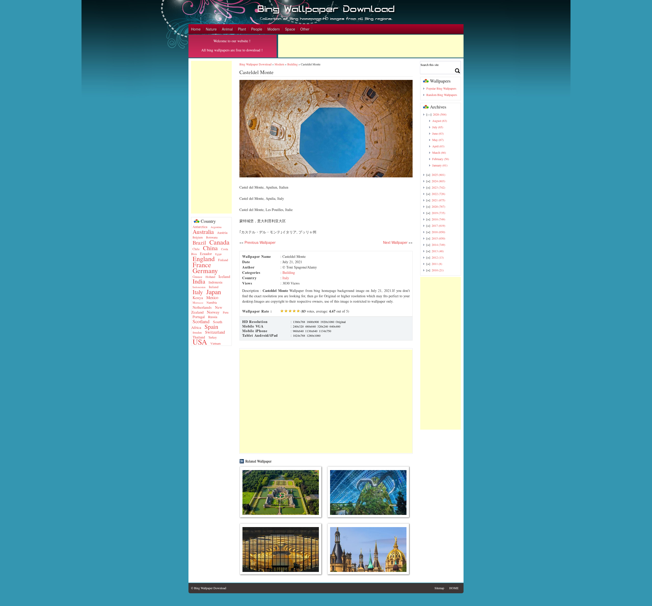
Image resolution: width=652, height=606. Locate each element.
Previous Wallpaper (259, 242)
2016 (438, 232)
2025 (438, 175)
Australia (203, 232)
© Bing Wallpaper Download (208, 588)
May (438, 140)
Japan (213, 291)
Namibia (212, 302)
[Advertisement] (371, 46)
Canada (219, 241)
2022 (438, 194)
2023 (438, 187)
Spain (211, 326)
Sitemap (439, 588)
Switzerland (215, 332)
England (204, 258)
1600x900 (313, 322)
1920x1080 (327, 322)
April (438, 146)
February (440, 159)
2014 (438, 245)
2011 (437, 264)
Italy (198, 292)
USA (200, 342)
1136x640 (311, 331)
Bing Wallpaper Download (255, 64)
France (202, 264)
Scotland (201, 321)
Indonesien (199, 287)
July (437, 127)
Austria (222, 232)
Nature (211, 29)
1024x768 (299, 335)
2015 (438, 238)
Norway (213, 312)
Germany (205, 270)
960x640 (298, 331)
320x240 (322, 326)
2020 (438, 206)
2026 (439, 114)
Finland (223, 260)
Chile (196, 249)
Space (290, 29)
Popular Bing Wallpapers (441, 88)
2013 (438, 251)
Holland (210, 277)
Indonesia (215, 282)
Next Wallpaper (395, 242)
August (439, 121)
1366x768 (299, 322)
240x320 (298, 326)
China (210, 248)
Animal (227, 29)
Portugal (199, 316)
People (256, 29)
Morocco (198, 302)
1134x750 (325, 331)
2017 (438, 225)
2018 (438, 219)
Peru (225, 312)
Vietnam (215, 343)
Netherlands (202, 307)
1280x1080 (313, 335)
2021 (438, 200)
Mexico (212, 297)
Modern (273, 29)
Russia (212, 317)
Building (292, 64)
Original (341, 322)
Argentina (216, 227)
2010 (438, 270)
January (439, 165)
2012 (438, 257)
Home (196, 29)
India (199, 281)
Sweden (197, 332)
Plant (242, 29)
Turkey (212, 337)
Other (304, 29)
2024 (438, 181)
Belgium (198, 237)
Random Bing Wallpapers (441, 95)
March (439, 152)
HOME (453, 588)
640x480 (335, 326)
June (438, 133)
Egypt (218, 254)
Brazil (199, 242)
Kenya (198, 297)
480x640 (310, 326)
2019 (438, 213)
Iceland (224, 276)
